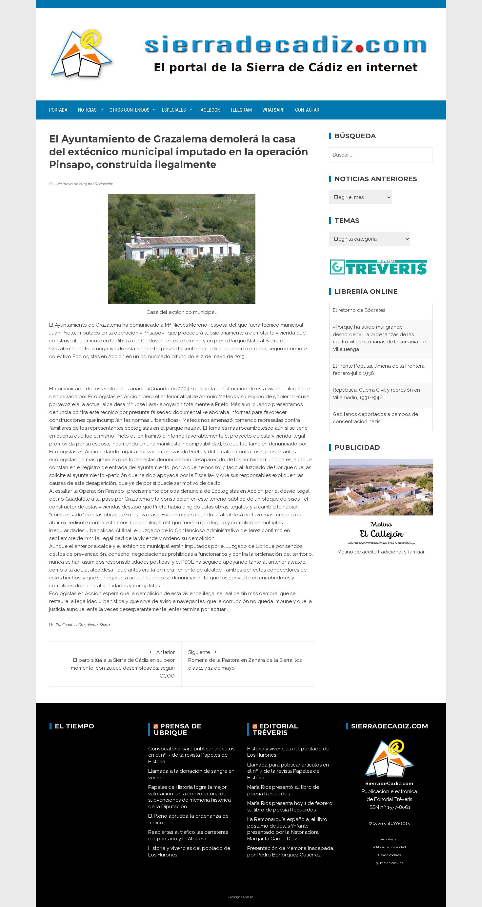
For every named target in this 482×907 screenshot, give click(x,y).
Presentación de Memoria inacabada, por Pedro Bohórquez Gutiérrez (290, 851)
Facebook (209, 110)
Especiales (174, 110)
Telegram (241, 110)
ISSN (374, 807)
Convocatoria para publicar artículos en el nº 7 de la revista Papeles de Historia (191, 755)
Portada (58, 110)
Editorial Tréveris (275, 729)
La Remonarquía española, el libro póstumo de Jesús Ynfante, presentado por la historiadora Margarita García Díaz (287, 829)
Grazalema (88, 624)
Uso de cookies (389, 855)
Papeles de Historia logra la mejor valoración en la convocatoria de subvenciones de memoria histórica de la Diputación (189, 797)
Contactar (307, 110)
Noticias (87, 110)
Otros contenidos (130, 110)
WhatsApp (273, 110)
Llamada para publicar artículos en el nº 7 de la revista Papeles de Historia (288, 771)
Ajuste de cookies (389, 863)
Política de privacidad (389, 847)
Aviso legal (389, 839)
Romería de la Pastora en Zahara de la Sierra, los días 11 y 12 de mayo (245, 660)
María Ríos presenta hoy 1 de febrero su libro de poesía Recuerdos (289, 806)
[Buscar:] (381, 155)
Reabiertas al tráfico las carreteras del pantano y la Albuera (188, 835)
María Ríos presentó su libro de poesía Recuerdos (283, 790)
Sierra (105, 624)
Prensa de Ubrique (177, 729)
